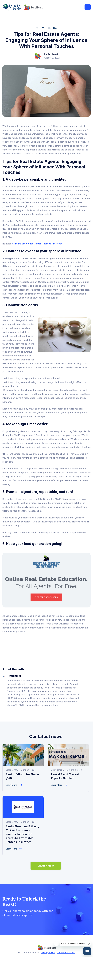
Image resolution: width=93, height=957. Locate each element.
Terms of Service (66, 952)
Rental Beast (51, 54)
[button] (88, 7)
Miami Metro (46, 27)
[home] (22, 7)
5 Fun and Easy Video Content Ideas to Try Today (37, 243)
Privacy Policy (48, 952)
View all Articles (46, 865)
